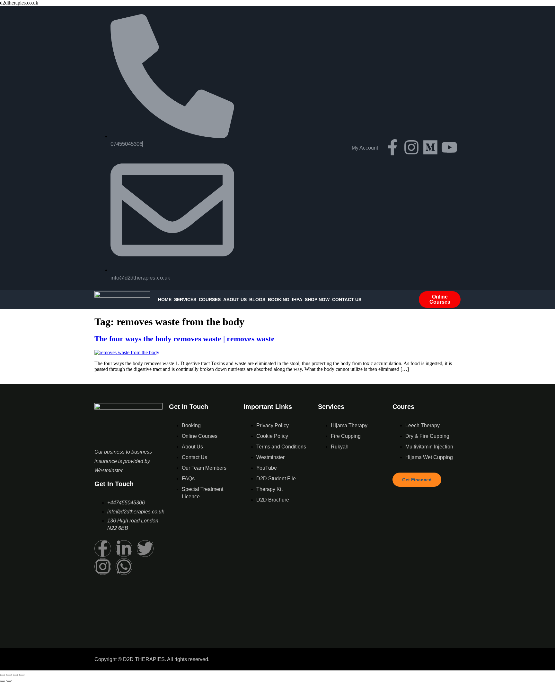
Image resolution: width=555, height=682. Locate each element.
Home (165, 299)
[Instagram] (411, 147)
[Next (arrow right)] (9, 681)
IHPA (297, 299)
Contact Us (346, 299)
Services (185, 299)
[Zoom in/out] (2, 675)
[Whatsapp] (124, 566)
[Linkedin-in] (124, 548)
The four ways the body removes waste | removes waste (184, 339)
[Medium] (430, 147)
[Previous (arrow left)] (2, 681)
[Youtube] (449, 147)
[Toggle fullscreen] (9, 675)
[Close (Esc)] (21, 675)
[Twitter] (145, 548)
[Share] (15, 675)
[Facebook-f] (392, 147)
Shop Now (317, 299)
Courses (210, 299)
